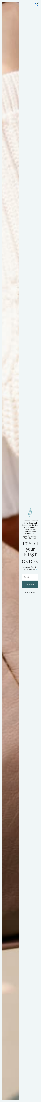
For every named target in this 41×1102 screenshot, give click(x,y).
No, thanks (30, 592)
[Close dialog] (37, 3)
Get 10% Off (30, 585)
